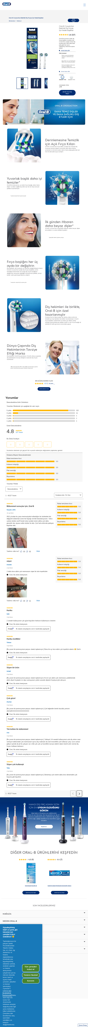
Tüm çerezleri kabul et (31, 968)
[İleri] (51, 83)
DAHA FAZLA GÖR (65, 50)
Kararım (30, 981)
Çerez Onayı (83, 1025)
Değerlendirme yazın (44, 388)
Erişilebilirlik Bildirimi (11, 971)
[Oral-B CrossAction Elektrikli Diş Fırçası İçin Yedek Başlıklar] (36, 83)
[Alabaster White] (62, 77)
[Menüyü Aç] (84, 5)
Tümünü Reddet (31, 975)
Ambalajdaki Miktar (64, 85)
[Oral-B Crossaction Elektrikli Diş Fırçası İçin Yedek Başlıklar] (22, 83)
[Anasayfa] (6, 4)
